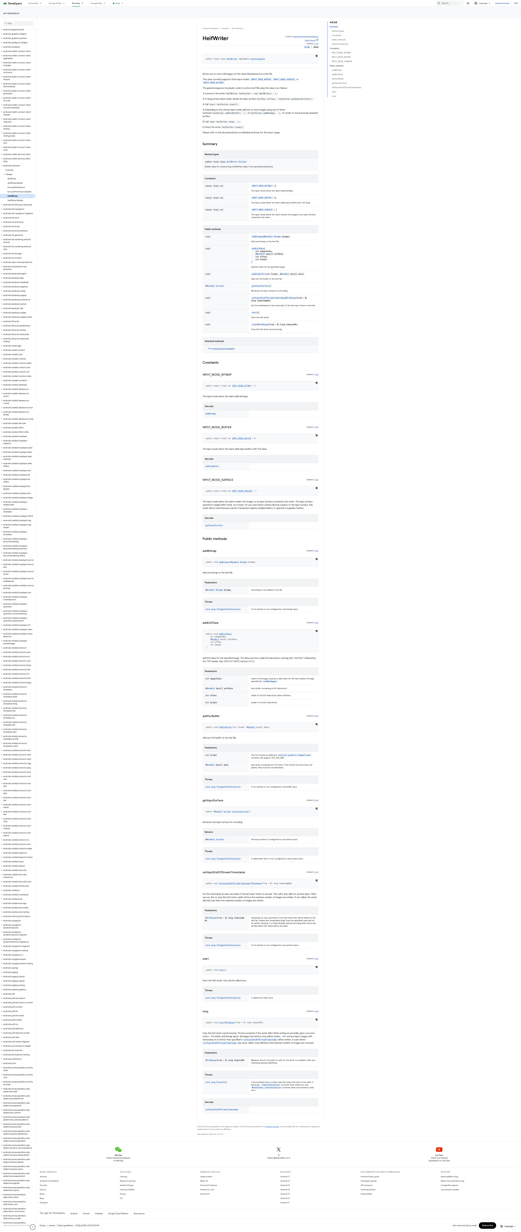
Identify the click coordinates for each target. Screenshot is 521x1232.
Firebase (99, 1213)
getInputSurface (260, 286)
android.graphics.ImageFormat (294, 755)
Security (43, 1185)
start (254, 312)
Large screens (206, 1176)
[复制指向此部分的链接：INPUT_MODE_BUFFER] (234, 427)
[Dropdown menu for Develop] (83, 3)
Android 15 (285, 1185)
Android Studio (502, 3)
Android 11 (285, 1202)
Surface (220, 286)
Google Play (96, 3)
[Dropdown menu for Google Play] (105, 3)
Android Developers (210, 28)
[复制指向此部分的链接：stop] (211, 1011)
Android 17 (285, 1176)
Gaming (123, 1176)
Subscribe (487, 1225)
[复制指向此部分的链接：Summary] (220, 144)
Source (43, 1189)
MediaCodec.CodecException (266, 1087)
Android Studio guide (370, 1176)
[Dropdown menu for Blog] (123, 3)
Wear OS (204, 1181)
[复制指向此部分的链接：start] (211, 959)
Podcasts (43, 1202)
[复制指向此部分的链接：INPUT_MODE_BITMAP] (234, 375)
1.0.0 (316, 43)
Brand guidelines (65, 1225)
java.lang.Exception (216, 1082)
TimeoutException (270, 1085)
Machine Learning (127, 1181)
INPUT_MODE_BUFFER (261, 79)
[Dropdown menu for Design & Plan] (65, 3)
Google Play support (449, 1185)
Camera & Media (127, 1189)
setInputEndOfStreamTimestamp (268, 298)
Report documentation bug (452, 1181)
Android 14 (285, 1189)
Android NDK (366, 1194)
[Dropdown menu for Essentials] (42, 3)
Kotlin (307, 47)
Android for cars (207, 1189)
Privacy (123, 1194)
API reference (11, 13)
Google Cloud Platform (118, 1213)
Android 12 (285, 1198)
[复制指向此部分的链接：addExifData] (221, 623)
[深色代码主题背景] (316, 55)
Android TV (205, 1194)
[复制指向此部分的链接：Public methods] (229, 539)
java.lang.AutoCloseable (223, 348)
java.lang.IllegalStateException (223, 609)
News (42, 1194)
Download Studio (368, 1189)
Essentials (33, 3)
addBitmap (257, 236)
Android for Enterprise (49, 1181)
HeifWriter (232, 58)
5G (121, 1198)
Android (43, 1176)
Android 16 (285, 1181)
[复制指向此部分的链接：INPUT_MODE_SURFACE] (236, 480)
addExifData (258, 248)
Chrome (86, 1213)
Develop (76, 3)
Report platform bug (449, 1176)
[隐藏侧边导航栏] (32, 1227)
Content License (272, 1126)
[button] (17, 29)
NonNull (269, 236)
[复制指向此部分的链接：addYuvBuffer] (222, 716)
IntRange (291, 298)
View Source (310, 40)
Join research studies (450, 1189)
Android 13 (285, 1194)
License (52, 1225)
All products (139, 1213)
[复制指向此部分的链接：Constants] (221, 362)
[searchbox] (18, 23)
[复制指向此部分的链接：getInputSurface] (226, 800)
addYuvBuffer (258, 274)
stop (254, 324)
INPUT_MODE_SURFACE (284, 79)
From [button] (221, 348)
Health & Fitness (126, 1185)
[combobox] (449, 3)
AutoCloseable (258, 58)
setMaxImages (270, 681)
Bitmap (277, 236)
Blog (118, 3)
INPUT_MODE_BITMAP (213, 82)
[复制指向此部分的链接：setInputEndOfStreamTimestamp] (247, 872)
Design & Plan (55, 3)
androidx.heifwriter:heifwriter (305, 36)
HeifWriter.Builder (237, 161)
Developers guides (369, 1181)
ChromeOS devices (208, 1185)
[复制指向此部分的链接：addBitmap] (219, 551)
